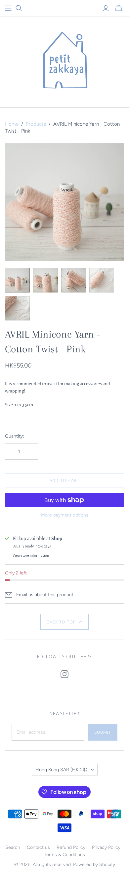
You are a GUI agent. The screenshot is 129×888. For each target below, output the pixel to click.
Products (36, 124)
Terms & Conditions (64, 854)
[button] (64, 622)
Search (12, 847)
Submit (102, 732)
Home (12, 124)
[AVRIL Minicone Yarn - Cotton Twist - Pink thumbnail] (17, 280)
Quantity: (14, 436)
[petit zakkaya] (64, 60)
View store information (31, 555)
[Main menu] (8, 8)
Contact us (38, 847)
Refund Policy (71, 847)
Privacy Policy (106, 847)
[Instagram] (64, 674)
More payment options (64, 515)
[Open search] (19, 8)
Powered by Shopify (94, 864)
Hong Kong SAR (61, 770)
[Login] (105, 8)
